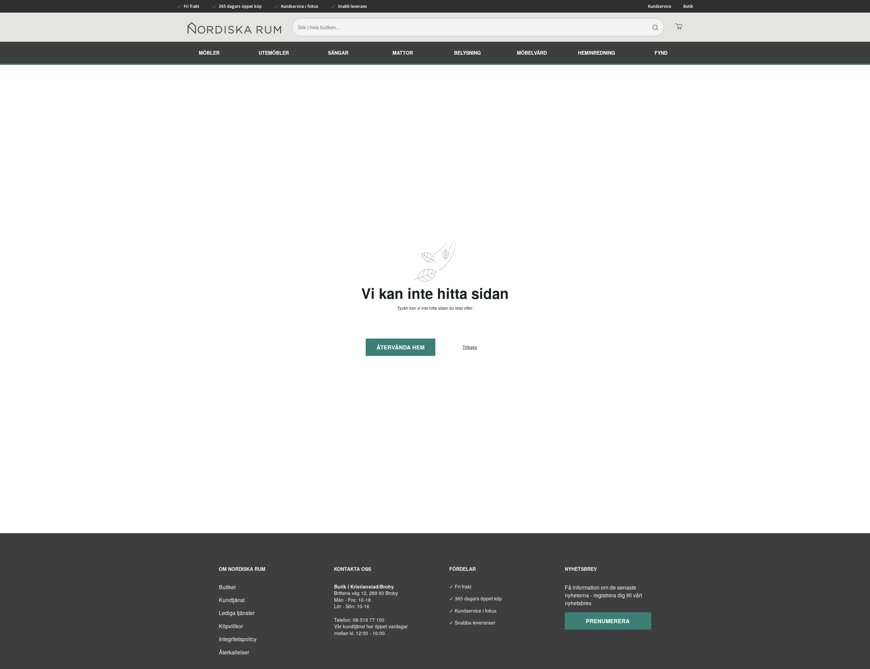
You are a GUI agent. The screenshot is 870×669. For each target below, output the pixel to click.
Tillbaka (470, 347)
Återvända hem (400, 347)
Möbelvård (532, 52)
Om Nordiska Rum (242, 568)
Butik (688, 6)
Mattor (403, 52)
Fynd (661, 52)
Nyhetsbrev (581, 568)
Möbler (209, 52)
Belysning (467, 52)
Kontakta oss (352, 568)
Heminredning (596, 52)
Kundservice (659, 6)
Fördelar (462, 568)
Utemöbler (274, 52)
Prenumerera (608, 621)
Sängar (338, 52)
